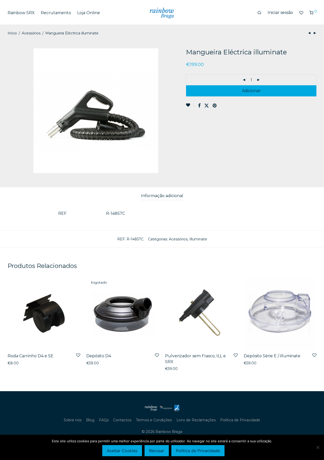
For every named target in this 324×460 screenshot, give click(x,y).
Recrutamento (56, 12)
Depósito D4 (98, 355)
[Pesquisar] (259, 13)
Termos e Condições (154, 420)
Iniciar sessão (280, 12)
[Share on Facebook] (199, 105)
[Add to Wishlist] (190, 105)
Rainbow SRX (21, 12)
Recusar (156, 450)
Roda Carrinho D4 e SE (30, 355)
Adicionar (251, 90)
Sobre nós (73, 420)
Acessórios (31, 33)
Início (12, 33)
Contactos (122, 420)
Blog (90, 420)
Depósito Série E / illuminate (272, 355)
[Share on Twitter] (206, 105)
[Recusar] (317, 447)
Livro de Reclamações (196, 420)
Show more (16, 363)
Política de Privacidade (240, 420)
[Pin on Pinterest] (215, 105)
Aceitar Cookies (122, 450)
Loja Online (88, 12)
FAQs (104, 420)
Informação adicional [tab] (162, 195)
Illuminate (198, 239)
